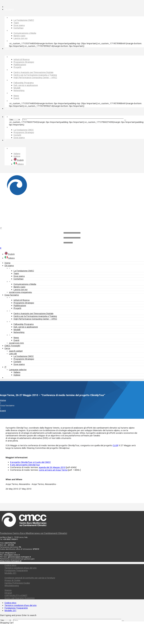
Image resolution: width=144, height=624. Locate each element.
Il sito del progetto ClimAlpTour (25, 465)
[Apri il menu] (72, 245)
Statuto (8, 590)
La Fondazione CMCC (24, 270)
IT (1, 228)
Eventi (16, 340)
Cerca (7, 348)
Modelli (17, 329)
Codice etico (10, 565)
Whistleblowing (11, 585)
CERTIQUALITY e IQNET (15, 595)
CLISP (115, 445)
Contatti (17, 361)
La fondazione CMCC (24, 356)
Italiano (17, 372)
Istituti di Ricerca (21, 300)
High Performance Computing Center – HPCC (35, 319)
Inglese (17, 375)
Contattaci (18, 279)
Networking (19, 332)
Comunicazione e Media (25, 284)
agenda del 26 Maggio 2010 (52, 467)
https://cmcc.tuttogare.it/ (11, 561)
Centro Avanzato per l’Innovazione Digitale (33, 313)
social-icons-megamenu (20, 292)
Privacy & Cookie (12, 580)
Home (7, 263)
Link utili (13, 353)
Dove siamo (19, 276)
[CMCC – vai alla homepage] (72, 199)
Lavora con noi (20, 289)
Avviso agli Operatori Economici (19, 598)
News (16, 337)
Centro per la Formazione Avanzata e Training (35, 316)
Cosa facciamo (11, 295)
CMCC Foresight (12, 345)
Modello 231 (10, 573)
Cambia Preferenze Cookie (17, 583)
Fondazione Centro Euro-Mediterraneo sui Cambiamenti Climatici (33, 533)
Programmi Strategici (24, 303)
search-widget (16, 351)
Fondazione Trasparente (16, 570)
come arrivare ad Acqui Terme (53, 470)
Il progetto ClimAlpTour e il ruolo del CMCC (30, 462)
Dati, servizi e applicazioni (26, 327)
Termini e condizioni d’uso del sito (20, 568)
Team (16, 273)
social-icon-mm (16, 343)
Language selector (18, 369)
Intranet (8, 593)
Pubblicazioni (20, 305)
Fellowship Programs (24, 324)
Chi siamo (9, 265)
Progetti (17, 308)
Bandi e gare (19, 287)
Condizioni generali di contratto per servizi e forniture (29, 578)
